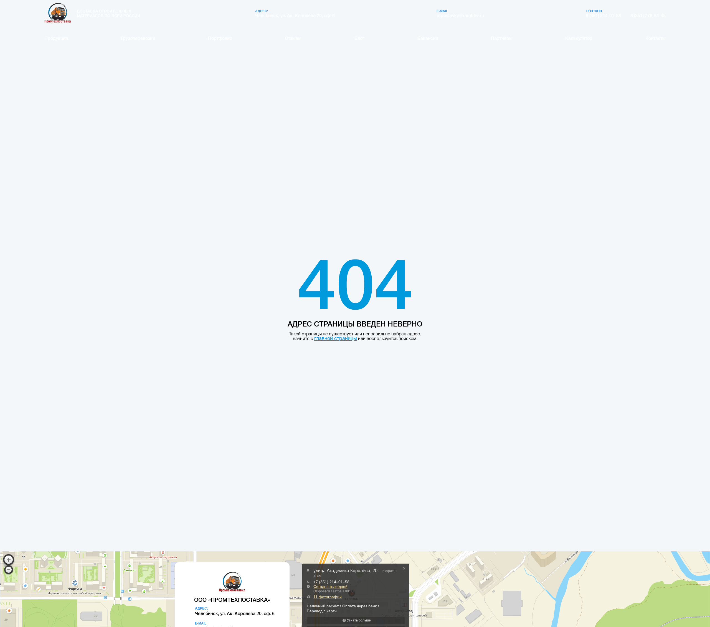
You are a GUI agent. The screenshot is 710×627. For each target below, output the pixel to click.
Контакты (655, 39)
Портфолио (220, 39)
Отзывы (293, 39)
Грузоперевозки (138, 39)
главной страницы (335, 338)
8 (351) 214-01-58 (603, 16)
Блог (359, 39)
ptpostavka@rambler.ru (460, 16)
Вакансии (427, 39)
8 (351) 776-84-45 (648, 16)
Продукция (56, 39)
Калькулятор (578, 39)
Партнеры (502, 39)
